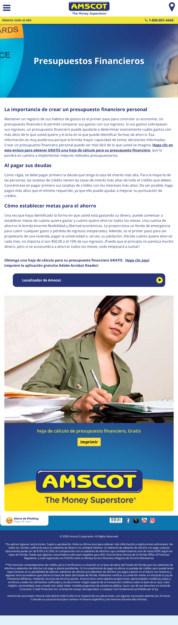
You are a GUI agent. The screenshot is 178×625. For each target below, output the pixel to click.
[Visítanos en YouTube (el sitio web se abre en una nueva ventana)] (145, 522)
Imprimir (89, 441)
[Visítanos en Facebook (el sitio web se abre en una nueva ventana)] (129, 522)
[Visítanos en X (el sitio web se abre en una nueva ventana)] (137, 522)
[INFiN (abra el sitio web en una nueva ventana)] (117, 522)
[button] (6, 8)
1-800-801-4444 (160, 20)
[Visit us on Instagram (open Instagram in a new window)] (153, 522)
